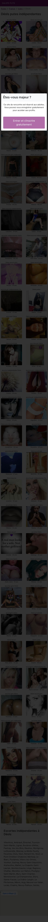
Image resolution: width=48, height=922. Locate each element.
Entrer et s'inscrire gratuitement (24, 122)
